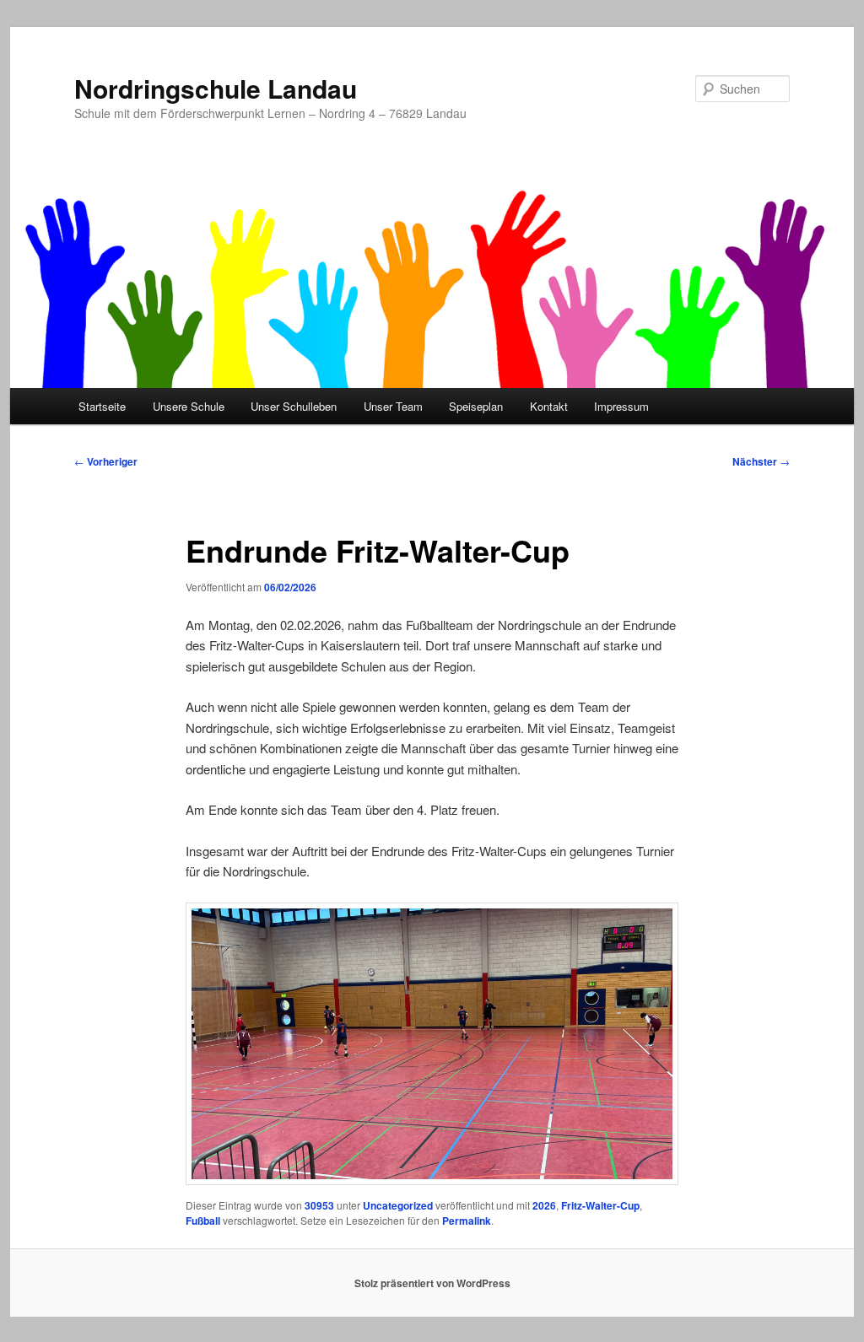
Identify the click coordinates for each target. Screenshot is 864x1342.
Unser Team (393, 406)
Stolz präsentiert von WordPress (432, 1283)
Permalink (466, 1220)
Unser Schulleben (294, 406)
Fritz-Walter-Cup (600, 1205)
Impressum (621, 406)
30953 (319, 1205)
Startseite (102, 406)
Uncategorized (398, 1205)
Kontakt (549, 406)
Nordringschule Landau (215, 88)
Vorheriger (106, 461)
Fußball (203, 1220)
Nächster (761, 461)
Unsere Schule (188, 406)
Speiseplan (476, 406)
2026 (544, 1205)
